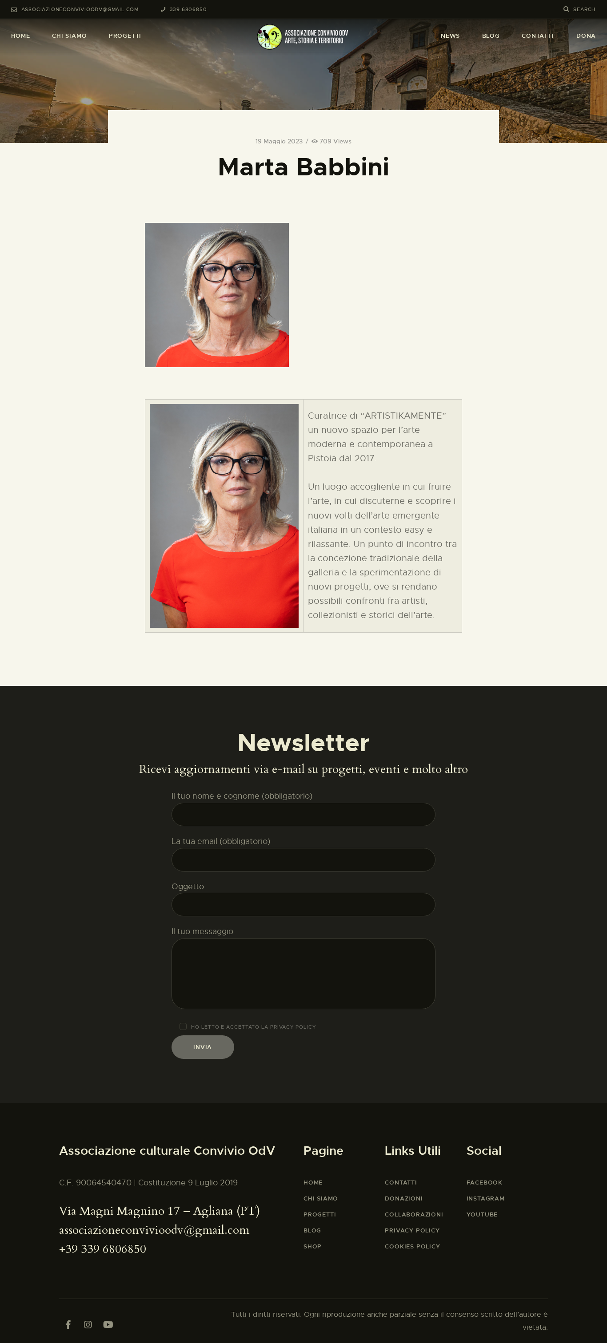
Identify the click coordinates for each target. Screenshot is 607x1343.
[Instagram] (88, 1325)
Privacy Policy (293, 1027)
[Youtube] (108, 1325)
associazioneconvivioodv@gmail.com (154, 1230)
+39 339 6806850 (102, 1249)
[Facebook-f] (68, 1325)
